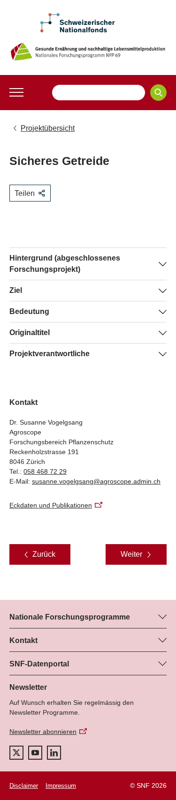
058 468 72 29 (45, 471)
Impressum (61, 785)
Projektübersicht (48, 128)
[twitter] (16, 753)
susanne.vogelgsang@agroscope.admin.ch (96, 481)
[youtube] (35, 753)
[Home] (88, 51)
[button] (16, 92)
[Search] (158, 92)
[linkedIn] (54, 753)
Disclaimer (23, 785)
